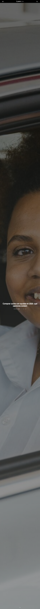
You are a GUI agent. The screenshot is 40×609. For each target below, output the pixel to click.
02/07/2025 (15, 308)
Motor (19, 308)
